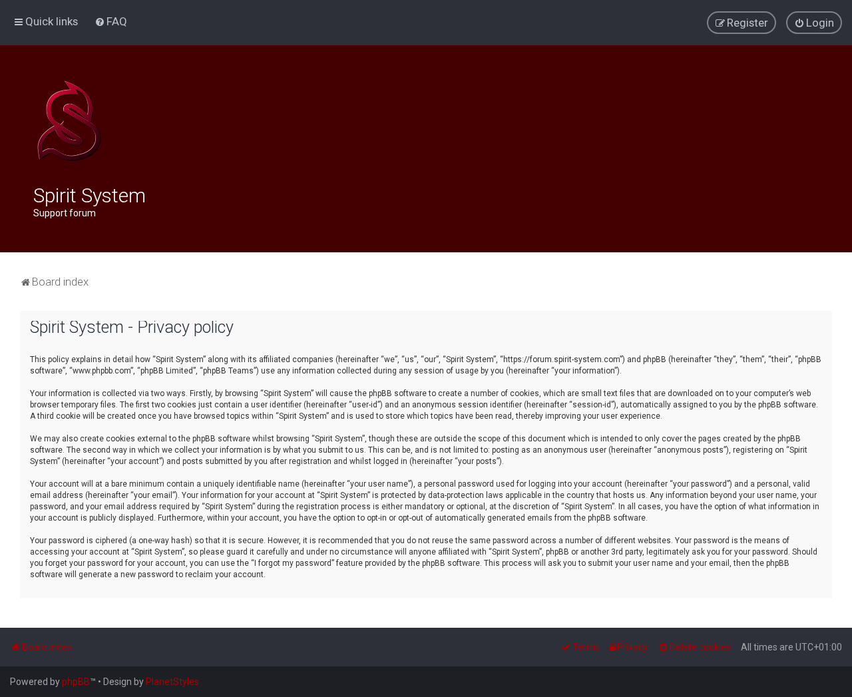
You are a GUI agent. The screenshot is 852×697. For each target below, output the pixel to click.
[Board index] (69, 121)
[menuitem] (110, 21)
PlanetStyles (172, 681)
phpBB (76, 681)
